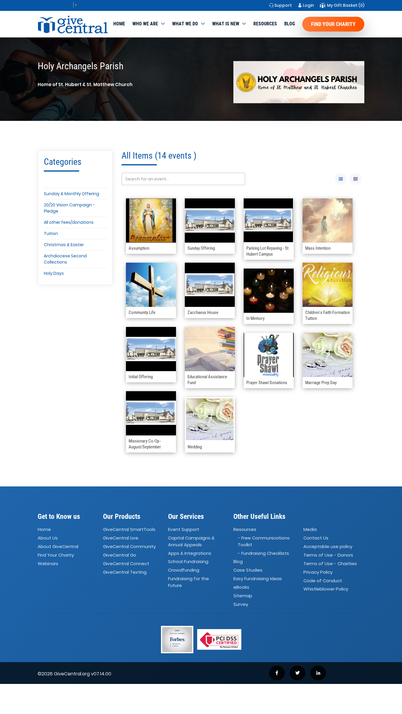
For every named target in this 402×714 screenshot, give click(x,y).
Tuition (51, 233)
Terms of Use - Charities (330, 563)
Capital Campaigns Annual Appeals (191, 541)
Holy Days (54, 273)
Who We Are (145, 24)
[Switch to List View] (341, 179)
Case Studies (248, 570)
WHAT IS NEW (225, 24)
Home (119, 24)
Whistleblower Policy (325, 589)
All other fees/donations (69, 222)
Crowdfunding (183, 570)
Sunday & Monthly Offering (71, 194)
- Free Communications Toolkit (264, 541)
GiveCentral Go (119, 555)
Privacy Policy (318, 572)
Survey (240, 604)
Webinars (48, 563)
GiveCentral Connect (126, 563)
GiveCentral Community (129, 546)
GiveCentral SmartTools (129, 530)
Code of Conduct (322, 581)
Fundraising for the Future (188, 581)
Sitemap (242, 596)
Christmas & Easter (64, 245)
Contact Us (315, 538)
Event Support (183, 530)
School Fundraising (188, 562)
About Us (48, 538)
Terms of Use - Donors (328, 555)
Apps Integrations (189, 553)
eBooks (241, 587)
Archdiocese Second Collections (65, 259)
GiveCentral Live (120, 538)
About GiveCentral (58, 546)
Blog (289, 24)
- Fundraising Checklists (263, 553)
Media (310, 530)
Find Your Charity (333, 24)
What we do (185, 24)
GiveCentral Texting (125, 572)
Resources (265, 24)
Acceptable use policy (327, 546)
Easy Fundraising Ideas (257, 578)
